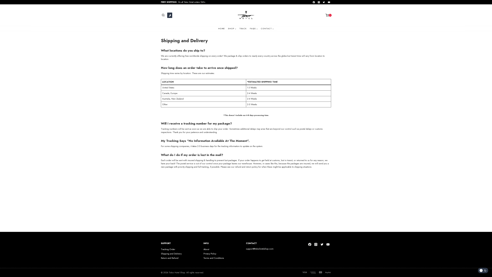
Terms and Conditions (213, 258)
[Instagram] (319, 2)
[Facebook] (314, 2)
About (206, 249)
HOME (221, 28)
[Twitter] (324, 2)
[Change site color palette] (169, 15)
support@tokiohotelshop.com (259, 248)
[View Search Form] (163, 15)
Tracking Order (168, 249)
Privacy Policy (209, 253)
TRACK (243, 28)
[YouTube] (329, 2)
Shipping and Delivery (171, 253)
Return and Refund (169, 258)
